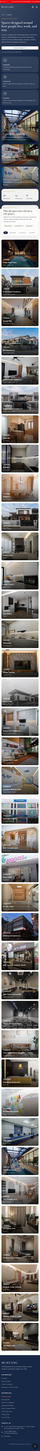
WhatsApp (7, 1436)
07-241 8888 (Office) (10, 1431)
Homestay (32, 232)
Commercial (22, 232)
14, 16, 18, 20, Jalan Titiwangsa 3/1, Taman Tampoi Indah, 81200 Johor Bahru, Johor (19, 1427)
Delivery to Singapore (8, 1402)
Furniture (4, 1378)
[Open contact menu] (35, 1446)
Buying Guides (5, 1399)
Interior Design (5, 1381)
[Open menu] (37, 7)
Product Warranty (6, 1411)
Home (3, 15)
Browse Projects (19, 48)
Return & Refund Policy (8, 1408)
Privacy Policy (5, 1414)
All (5, 232)
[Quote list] (32, 7)
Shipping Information (7, 1405)
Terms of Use (5, 1417)
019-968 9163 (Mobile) (10, 1433)
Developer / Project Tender (9, 1387)
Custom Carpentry (7, 1384)
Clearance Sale (6, 1396)
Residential (13, 232)
